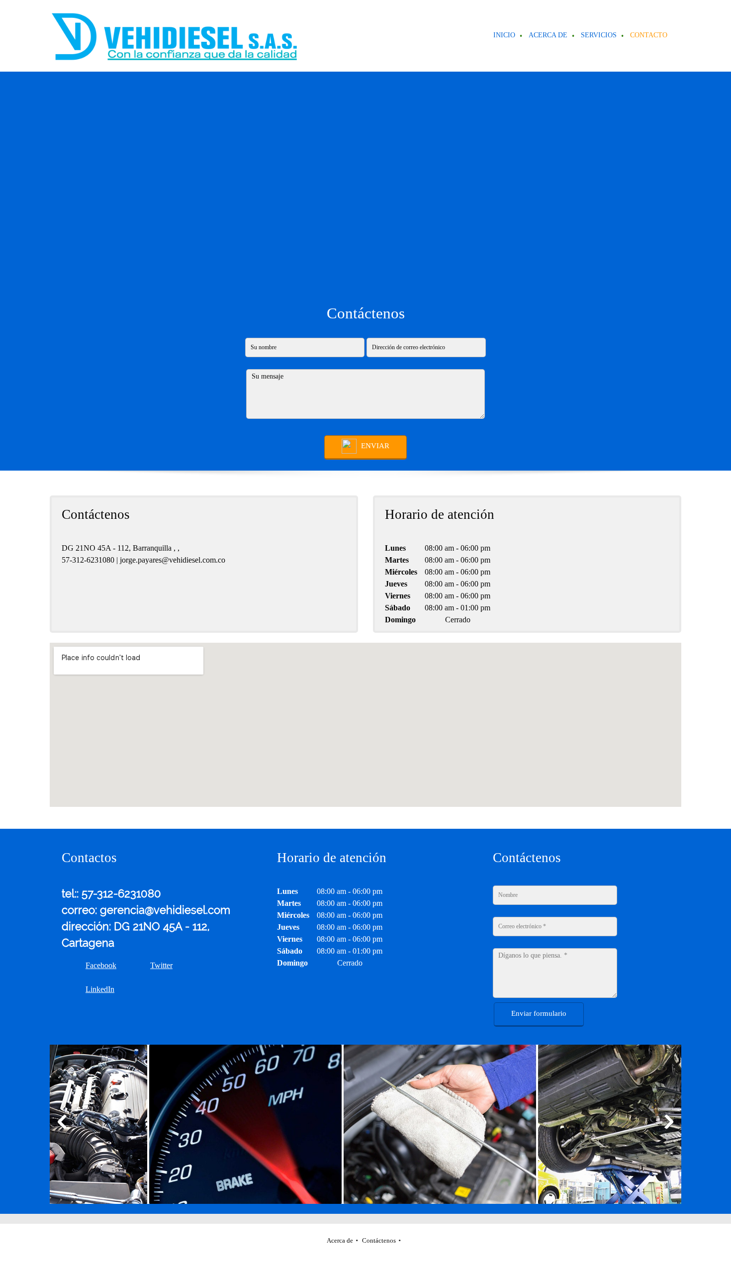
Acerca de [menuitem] (340, 1240)
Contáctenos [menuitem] (379, 1240)
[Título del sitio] (174, 36)
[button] (189, 1124)
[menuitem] (504, 36)
